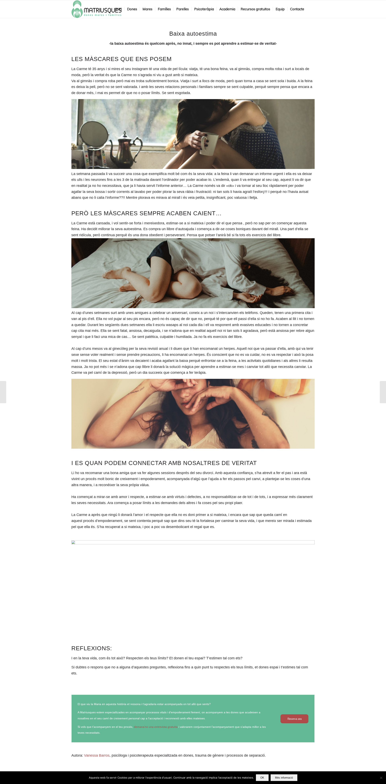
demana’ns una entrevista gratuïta (156, 726)
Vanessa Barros (97, 755)
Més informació (284, 777)
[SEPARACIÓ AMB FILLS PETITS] (3, 392)
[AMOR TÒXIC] (383, 392)
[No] (381, 778)
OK (262, 777)
